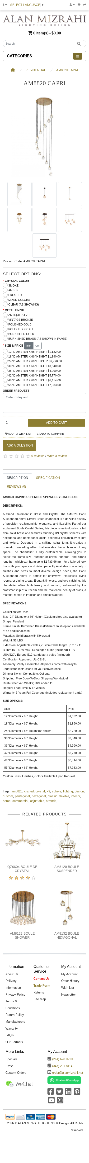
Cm (37, 345)
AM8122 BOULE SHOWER (22, 935)
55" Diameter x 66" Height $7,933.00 (34, 385)
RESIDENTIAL (35, 70)
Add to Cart (56, 422)
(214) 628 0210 (62, 1059)
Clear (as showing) (23, 304)
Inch (28, 345)
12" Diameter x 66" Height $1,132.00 (34, 351)
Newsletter (68, 994)
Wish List (67, 987)
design (79, 791)
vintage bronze (20, 319)
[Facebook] (50, 1093)
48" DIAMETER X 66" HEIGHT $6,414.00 (34, 380)
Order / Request (16, 390)
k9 (48, 791)
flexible (64, 796)
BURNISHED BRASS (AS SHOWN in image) (37, 338)
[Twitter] (59, 1093)
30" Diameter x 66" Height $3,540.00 (34, 366)
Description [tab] (17, 478)
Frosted (15, 295)
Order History (70, 981)
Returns (38, 992)
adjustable (37, 801)
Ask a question (20, 445)
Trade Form (41, 985)
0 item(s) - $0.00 (46, 33)
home (6, 801)
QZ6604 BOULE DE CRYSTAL (22, 869)
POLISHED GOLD (20, 324)
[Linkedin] (68, 1093)
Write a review (57, 456)
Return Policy (14, 1015)
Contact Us (41, 978)
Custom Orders (15, 1072)
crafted (29, 791)
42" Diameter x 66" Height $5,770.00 (34, 375)
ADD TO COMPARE (52, 433)
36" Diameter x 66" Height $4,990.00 (34, 370)
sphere (56, 791)
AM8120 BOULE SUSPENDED (66, 869)
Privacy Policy (15, 994)
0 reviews (37, 456)
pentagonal (22, 796)
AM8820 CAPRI (67, 70)
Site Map (39, 999)
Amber (13, 290)
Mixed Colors (19, 299)
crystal (40, 791)
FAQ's (9, 1035)
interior (75, 796)
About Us (11, 974)
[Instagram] (60, 1102)
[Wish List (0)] (79, 4)
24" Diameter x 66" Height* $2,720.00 (35, 361)
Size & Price (14, 345)
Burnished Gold (21, 334)
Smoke (13, 285)
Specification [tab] (48, 478)
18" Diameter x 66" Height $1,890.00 (34, 356)
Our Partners (14, 1042)
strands (51, 801)
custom (8, 796)
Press (9, 1066)
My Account (69, 974)
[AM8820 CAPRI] (44, 177)
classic (52, 796)
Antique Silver (20, 315)
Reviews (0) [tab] (16, 486)
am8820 (16, 791)
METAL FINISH (14, 310)
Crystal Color (17, 281)
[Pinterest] (77, 1093)
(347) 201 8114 (62, 1066)
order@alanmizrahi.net (67, 1072)
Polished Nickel (21, 329)
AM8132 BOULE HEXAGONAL (66, 935)
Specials (11, 1059)
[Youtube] (51, 1102)
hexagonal (39, 796)
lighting (68, 791)
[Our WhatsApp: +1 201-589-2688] (64, 1080)
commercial (20, 801)
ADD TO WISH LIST (20, 433)
